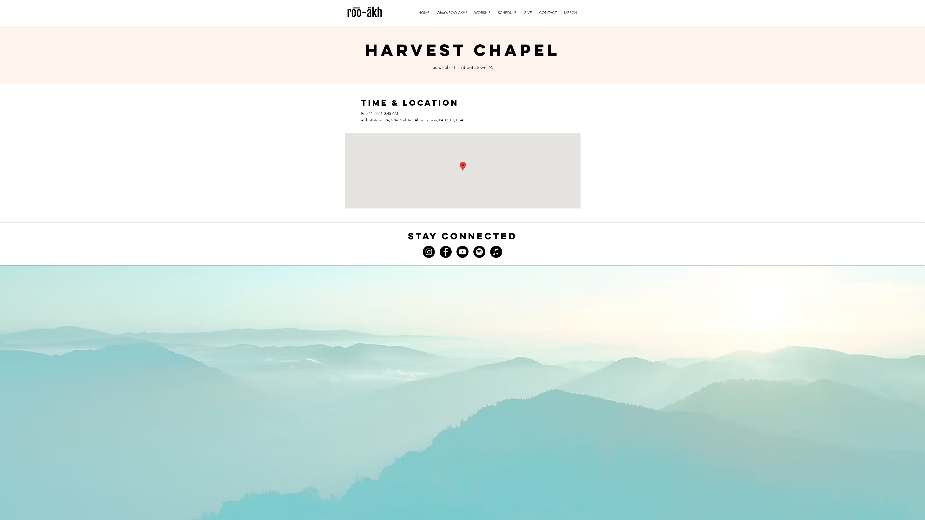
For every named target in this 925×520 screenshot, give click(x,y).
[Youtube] (462, 252)
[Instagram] (429, 252)
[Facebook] (446, 252)
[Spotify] (479, 252)
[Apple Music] (496, 252)
